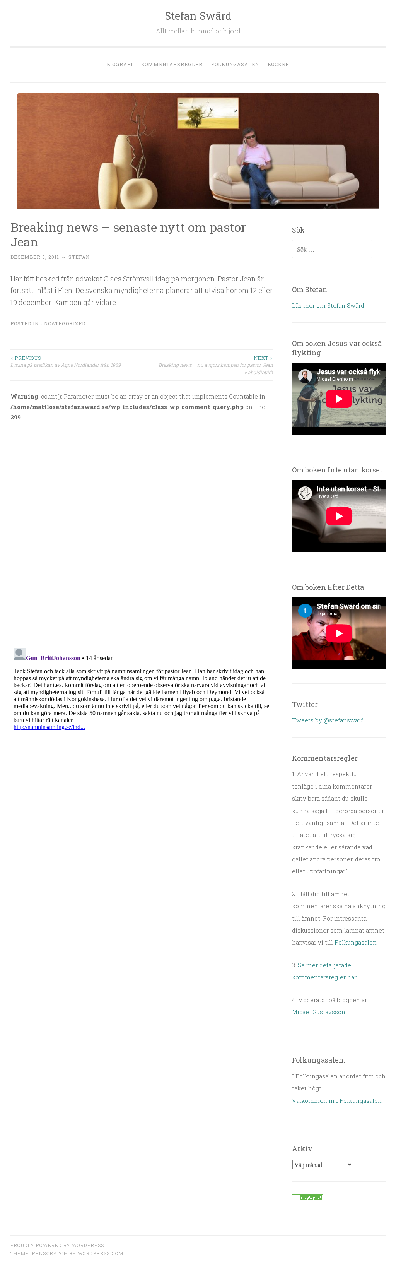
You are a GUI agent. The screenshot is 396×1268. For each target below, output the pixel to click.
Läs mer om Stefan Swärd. (328, 305)
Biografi (120, 64)
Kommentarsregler (172, 64)
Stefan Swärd (198, 15)
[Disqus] (141, 529)
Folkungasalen (235, 64)
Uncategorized (62, 323)
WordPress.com (100, 1253)
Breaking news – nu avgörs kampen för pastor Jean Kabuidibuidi (216, 365)
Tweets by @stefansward (328, 720)
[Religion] (307, 1198)
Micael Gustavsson (318, 1012)
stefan (79, 257)
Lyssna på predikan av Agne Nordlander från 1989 (65, 361)
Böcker (278, 64)
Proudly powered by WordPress (57, 1245)
